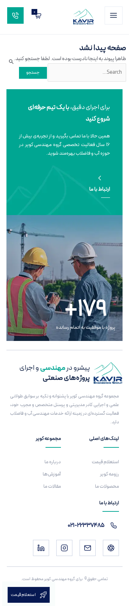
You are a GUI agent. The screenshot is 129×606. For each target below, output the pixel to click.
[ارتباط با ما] (100, 178)
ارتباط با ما (99, 189)
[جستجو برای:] (86, 72)
